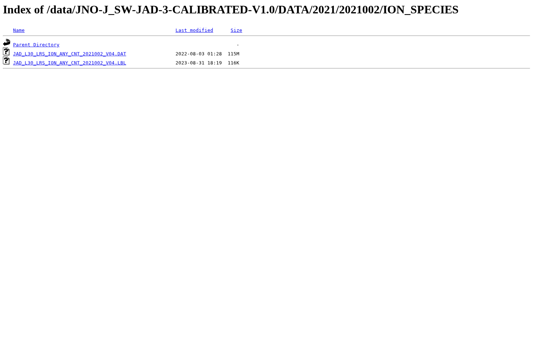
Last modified (194, 30)
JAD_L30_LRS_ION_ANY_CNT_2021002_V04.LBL (69, 63)
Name (19, 30)
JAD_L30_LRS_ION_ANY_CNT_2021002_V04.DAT (69, 53)
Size (236, 30)
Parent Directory (36, 44)
